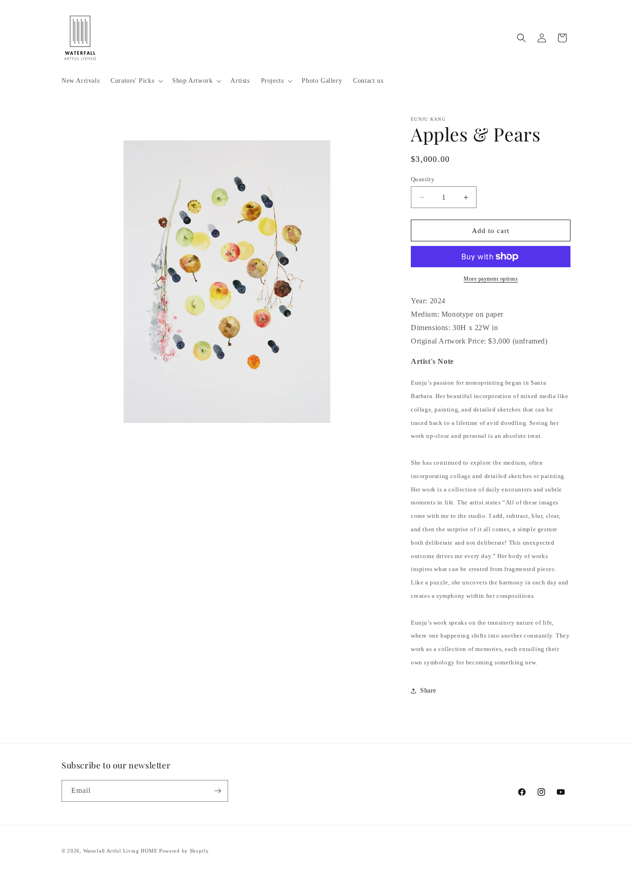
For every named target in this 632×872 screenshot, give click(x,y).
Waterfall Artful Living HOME (120, 851)
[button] (136, 81)
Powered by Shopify (184, 851)
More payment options (491, 279)
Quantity (422, 179)
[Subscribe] (217, 791)
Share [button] (428, 690)
